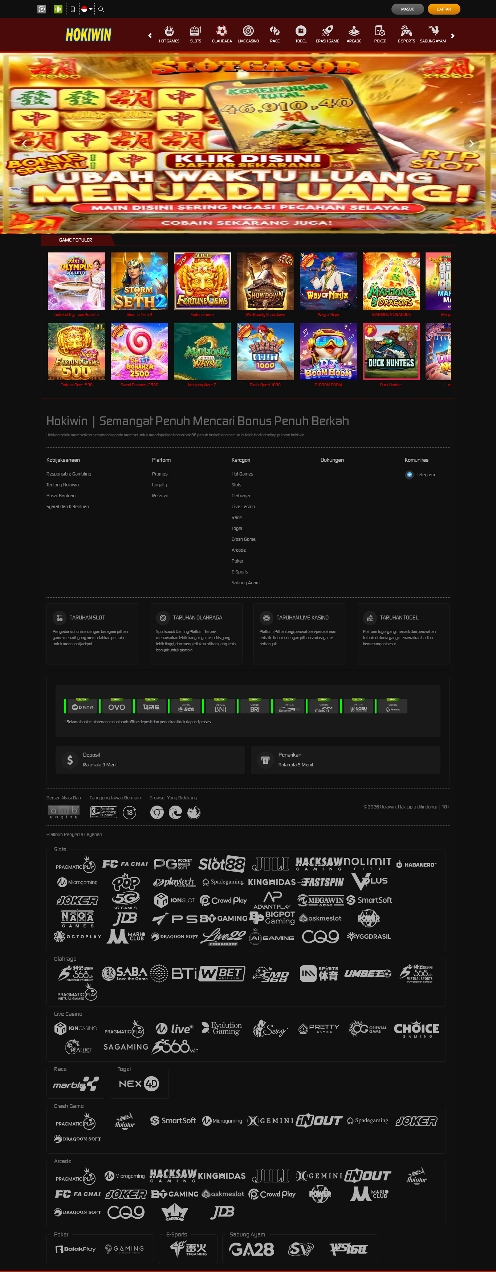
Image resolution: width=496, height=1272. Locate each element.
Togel (301, 41)
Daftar (444, 9)
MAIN (81, 281)
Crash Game (327, 41)
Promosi (160, 474)
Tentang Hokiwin (62, 485)
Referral (160, 496)
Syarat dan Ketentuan (67, 506)
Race (275, 41)
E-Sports (406, 41)
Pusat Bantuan (61, 496)
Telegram (426, 475)
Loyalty (159, 485)
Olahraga (222, 41)
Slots (195, 41)
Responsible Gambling (68, 474)
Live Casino (248, 41)
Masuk (407, 9)
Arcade (354, 41)
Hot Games (169, 41)
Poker (380, 41)
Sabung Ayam (433, 41)
